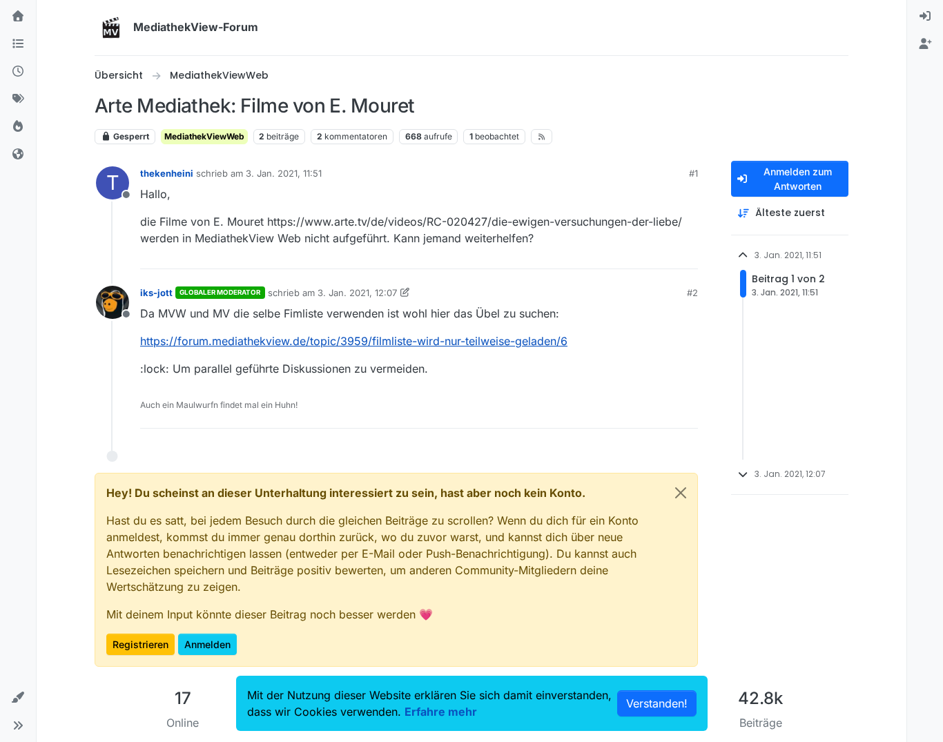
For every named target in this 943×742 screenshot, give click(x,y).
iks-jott (156, 292)
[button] (18, 698)
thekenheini (166, 173)
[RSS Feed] (541, 136)
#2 (692, 292)
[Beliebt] (18, 127)
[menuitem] (925, 17)
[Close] (680, 492)
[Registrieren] (925, 44)
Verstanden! (657, 703)
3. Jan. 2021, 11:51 (284, 173)
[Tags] (18, 99)
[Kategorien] (18, 44)
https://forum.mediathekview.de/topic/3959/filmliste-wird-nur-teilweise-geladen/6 (353, 341)
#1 (693, 173)
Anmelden (207, 644)
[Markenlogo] (111, 28)
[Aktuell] (18, 72)
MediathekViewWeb (204, 136)
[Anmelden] (925, 17)
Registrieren (140, 644)
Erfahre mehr (441, 712)
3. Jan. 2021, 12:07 (357, 292)
